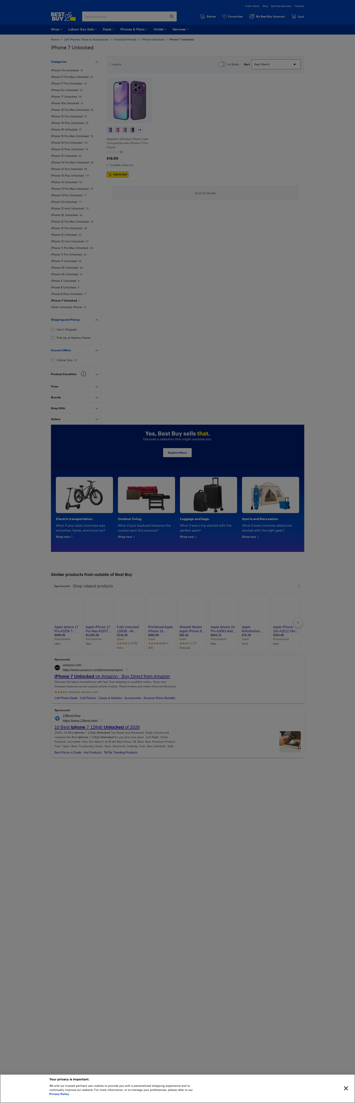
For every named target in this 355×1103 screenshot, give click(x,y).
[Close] (345, 1088)
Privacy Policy (59, 1094)
